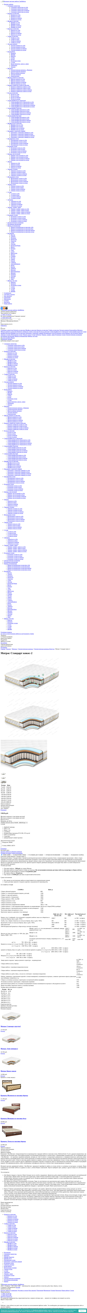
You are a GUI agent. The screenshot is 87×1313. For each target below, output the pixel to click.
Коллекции (10, 233)
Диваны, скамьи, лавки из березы (20, 212)
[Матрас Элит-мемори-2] (43, 1039)
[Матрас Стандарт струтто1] (43, 1017)
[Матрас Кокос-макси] (43, 1061)
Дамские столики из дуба (18, 170)
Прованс (13, 274)
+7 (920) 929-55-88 (6, 317)
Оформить (4, 325)
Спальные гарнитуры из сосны (20, 12)
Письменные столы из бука (19, 141)
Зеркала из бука (15, 164)
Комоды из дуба (15, 30)
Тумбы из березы (16, 41)
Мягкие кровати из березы (18, 82)
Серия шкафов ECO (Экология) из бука (22, 103)
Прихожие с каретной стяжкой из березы (23, 135)
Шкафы (13, 54)
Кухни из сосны (15, 99)
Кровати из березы (16, 18)
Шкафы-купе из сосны (17, 129)
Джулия (13, 244)
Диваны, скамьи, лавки (14, 207)
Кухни (13, 59)
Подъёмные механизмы (14, 224)
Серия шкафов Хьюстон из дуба (20, 109)
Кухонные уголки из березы (19, 219)
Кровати (13, 53)
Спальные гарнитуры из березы (20, 10)
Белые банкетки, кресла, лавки (20, 64)
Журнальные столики (10, 1267)
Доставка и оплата (9, 294)
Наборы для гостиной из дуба (19, 155)
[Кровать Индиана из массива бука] (43, 1108)
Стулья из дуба (15, 193)
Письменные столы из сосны (19, 145)
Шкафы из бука (15, 24)
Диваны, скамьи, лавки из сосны (20, 213)
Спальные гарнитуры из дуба (19, 7)
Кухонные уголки (12, 215)
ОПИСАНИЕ (7, 855)
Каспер (13, 267)
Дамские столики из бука (18, 172)
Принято (82, 1310)
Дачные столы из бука (17, 187)
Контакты (7, 302)
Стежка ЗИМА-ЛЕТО (8, 845)
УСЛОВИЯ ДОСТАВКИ (35, 855)
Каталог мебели (8, 4)
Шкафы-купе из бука (17, 126)
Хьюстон (13, 241)
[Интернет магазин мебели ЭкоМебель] (14, 1)
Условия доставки (6, 853)
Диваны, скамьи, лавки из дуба (20, 209)
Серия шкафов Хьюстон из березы (21, 112)
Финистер (14, 239)
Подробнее (4, 643)
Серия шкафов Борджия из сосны (20, 122)
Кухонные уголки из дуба (18, 216)
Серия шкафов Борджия (14, 115)
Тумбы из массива (12, 36)
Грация (13, 261)
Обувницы (14, 65)
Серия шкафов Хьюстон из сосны (20, 114)
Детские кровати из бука (18, 47)
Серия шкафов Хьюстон (14, 108)
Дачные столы (11, 184)
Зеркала (13, 67)
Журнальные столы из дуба (19, 178)
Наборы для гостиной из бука (19, 157)
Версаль (13, 270)
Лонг (12, 279)
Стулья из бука (15, 195)
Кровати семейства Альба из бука (20, 88)
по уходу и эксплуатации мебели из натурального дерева (17, 632)
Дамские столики (12, 169)
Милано (13, 273)
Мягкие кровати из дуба (18, 79)
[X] (6, 308)
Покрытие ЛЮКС (7, 842)
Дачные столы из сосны (18, 190)
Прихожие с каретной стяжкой (16, 131)
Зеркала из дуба (15, 163)
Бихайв (18, 1287)
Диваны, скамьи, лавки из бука (20, 210)
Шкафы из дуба (15, 22)
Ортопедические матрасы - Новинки (21, 70)
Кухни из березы (16, 97)
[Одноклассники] (4, 308)
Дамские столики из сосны (19, 175)
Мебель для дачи (12, 280)
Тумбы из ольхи (12, 1231)
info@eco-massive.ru (6, 1296)
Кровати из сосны (16, 19)
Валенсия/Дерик (15, 245)
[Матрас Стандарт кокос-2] (33, 697)
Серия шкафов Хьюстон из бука (20, 111)
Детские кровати (12, 44)
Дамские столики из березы (19, 174)
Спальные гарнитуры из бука (19, 9)
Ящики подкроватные (13, 225)
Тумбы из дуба (15, 38)
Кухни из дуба (15, 94)
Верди (13, 247)
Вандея (13, 235)
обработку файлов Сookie (40, 1310)
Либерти (13, 268)
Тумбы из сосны (15, 42)
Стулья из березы (16, 196)
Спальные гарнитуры (13, 6)
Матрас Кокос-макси (8, 1071)
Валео (12, 265)
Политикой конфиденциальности (10, 1311)
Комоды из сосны (16, 35)
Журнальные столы (13, 177)
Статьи (72, 1290)
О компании (7, 293)
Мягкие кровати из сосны (18, 83)
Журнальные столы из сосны (19, 183)
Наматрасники (15, 76)
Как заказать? (8, 296)
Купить (3, 1031)
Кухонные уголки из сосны (19, 221)
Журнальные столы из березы (19, 181)
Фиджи (13, 258)
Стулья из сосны (15, 198)
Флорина (13, 238)
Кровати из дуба (15, 15)
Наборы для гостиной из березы (20, 158)
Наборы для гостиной (13, 154)
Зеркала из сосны (16, 167)
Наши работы (8, 303)
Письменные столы (13, 138)
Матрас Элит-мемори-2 (9, 1049)
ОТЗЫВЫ (65, 855)
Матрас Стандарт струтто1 (11, 1026)
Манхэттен (14, 253)
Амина (13, 259)
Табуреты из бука (16, 203)
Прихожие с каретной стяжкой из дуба (22, 132)
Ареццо (13, 236)
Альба (12, 242)
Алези (12, 251)
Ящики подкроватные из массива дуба (22, 227)
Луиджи (13, 276)
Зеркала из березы (16, 166)
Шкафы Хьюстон (9, 1257)
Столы (13, 287)
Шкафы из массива (13, 21)
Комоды (13, 56)
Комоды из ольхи (12, 1240)
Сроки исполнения (16, 853)
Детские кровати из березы (19, 48)
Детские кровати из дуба (18, 45)
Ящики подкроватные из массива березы (23, 230)
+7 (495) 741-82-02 (6, 314)
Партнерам (7, 297)
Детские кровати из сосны (18, 50)
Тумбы (13, 57)
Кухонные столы (16, 61)
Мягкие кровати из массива (15, 77)
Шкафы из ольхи (12, 1249)
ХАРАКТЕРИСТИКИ (19, 855)
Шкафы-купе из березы (17, 128)
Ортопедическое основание (15, 222)
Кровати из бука (15, 16)
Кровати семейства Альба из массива (18, 85)
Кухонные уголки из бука (18, 218)
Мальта (13, 254)
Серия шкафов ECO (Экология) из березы (23, 105)
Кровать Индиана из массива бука (13, 1118)
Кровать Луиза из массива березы (13, 1141)
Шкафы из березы (16, 25)
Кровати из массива (13, 13)
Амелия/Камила (15, 264)
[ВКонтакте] (2, 308)
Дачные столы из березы (18, 189)
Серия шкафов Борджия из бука (20, 119)
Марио (13, 277)
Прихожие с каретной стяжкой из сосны (22, 137)
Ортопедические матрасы (18, 71)
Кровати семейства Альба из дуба (21, 86)
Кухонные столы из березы (19, 151)
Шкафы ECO (8, 1258)
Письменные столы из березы (19, 143)
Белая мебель (11, 51)
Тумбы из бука (15, 39)
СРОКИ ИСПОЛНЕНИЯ (52, 855)
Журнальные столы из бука (19, 180)
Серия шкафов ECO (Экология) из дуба (22, 102)
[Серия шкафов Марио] (8, 338)
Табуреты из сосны (16, 206)
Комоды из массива (13, 28)
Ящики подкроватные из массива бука (22, 228)
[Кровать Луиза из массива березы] (43, 1131)
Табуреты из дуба (16, 201)
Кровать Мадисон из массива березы (14, 1095)
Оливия (13, 256)
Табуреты (10, 199)
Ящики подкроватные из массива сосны (22, 232)
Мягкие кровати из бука (18, 80)
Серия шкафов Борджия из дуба (20, 117)
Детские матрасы (16, 74)
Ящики (6, 1281)
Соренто (13, 262)
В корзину (4, 810)
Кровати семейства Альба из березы (21, 90)
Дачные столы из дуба (17, 186)
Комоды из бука (15, 31)
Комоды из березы (16, 33)
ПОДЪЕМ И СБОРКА (77, 855)
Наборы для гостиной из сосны (20, 160)
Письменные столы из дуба (19, 140)
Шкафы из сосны (16, 27)
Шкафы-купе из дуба (17, 125)
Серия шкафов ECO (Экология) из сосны (23, 106)
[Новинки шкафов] (6, 339)
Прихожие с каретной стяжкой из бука (22, 134)
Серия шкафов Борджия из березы (21, 120)
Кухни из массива (12, 93)
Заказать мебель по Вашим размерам (11, 851)
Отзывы (6, 300)
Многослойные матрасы (18, 73)
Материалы (7, 299)
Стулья (13, 62)
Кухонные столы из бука (18, 149)
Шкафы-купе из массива (14, 123)
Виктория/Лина (15, 271)
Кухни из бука (15, 96)
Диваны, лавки (8, 1274)
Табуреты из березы (16, 204)
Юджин (13, 248)
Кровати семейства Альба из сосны (21, 91)
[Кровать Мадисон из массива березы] (43, 1085)
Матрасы (10, 68)
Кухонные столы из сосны (18, 152)
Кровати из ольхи (12, 1222)
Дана (12, 250)
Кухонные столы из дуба (18, 148)
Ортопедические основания (12, 1278)
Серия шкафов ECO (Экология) (16, 100)
